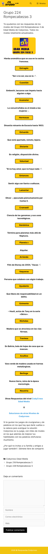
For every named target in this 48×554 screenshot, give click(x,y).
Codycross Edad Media (17, 459)
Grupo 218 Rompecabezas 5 (19, 462)
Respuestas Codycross (27, 550)
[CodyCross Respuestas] (10, 3)
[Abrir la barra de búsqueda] (30, 3)
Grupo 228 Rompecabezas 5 (19, 466)
